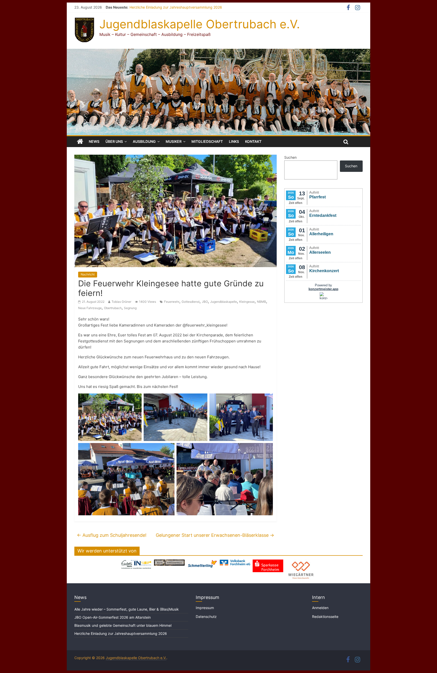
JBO (205, 302)
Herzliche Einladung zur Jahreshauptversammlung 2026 (175, 7)
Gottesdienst (191, 302)
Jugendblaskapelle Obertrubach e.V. (199, 24)
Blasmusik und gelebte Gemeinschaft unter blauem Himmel (122, 625)
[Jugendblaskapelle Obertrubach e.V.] (218, 51)
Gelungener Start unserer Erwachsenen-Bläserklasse (215, 535)
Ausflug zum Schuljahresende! (111, 535)
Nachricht (88, 274)
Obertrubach (113, 308)
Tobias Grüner (121, 302)
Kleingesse (247, 302)
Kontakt (253, 141)
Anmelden (320, 608)
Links (234, 141)
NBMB (261, 302)
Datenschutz (206, 616)
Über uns (114, 141)
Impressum (205, 608)
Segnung (130, 308)
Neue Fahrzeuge (90, 308)
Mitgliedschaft (207, 141)
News (94, 141)
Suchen (290, 157)
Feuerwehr (171, 302)
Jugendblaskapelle (223, 302)
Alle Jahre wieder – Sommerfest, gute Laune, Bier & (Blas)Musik (127, 609)
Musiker (174, 141)
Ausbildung (144, 141)
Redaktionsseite (325, 616)
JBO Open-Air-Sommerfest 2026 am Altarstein (112, 617)
